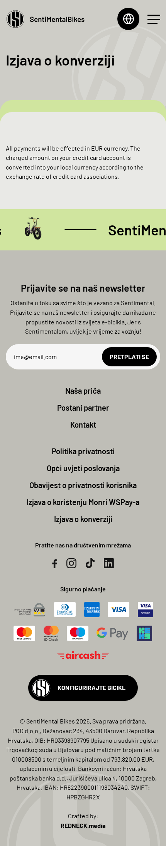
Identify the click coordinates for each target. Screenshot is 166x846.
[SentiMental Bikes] (45, 19)
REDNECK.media (83, 825)
